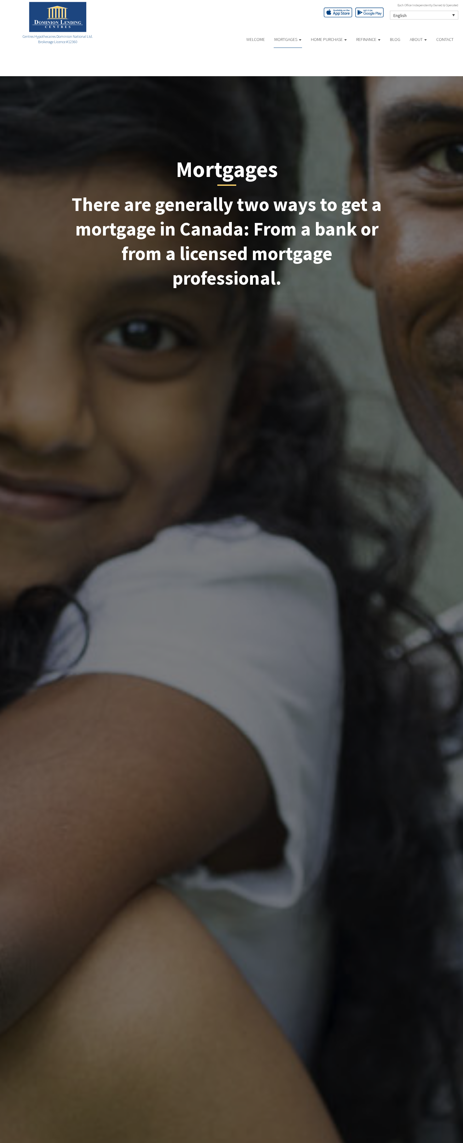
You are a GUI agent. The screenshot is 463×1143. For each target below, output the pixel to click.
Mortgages (286, 39)
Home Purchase (327, 39)
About (417, 39)
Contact (445, 39)
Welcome (255, 39)
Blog (395, 39)
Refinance (366, 39)
